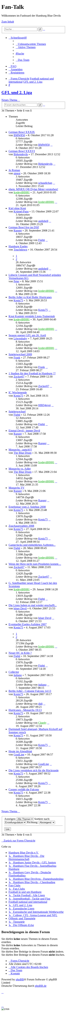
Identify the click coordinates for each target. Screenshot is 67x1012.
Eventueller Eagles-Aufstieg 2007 (28, 624)
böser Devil (20, 608)
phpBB (20, 979)
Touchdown (20, 249)
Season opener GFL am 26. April (27, 335)
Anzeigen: (10, 818)
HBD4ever (44, 405)
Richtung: (33, 822)
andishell (43, 220)
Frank (17, 357)
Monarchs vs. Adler (20, 468)
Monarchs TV (16, 487)
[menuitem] (31, 44)
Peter (16, 281)
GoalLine (19, 754)
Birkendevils (21, 154)
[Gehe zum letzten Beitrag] (51, 144)
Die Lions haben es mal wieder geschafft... (33, 605)
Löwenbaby (20, 338)
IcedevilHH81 (22, 192)
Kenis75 (18, 300)
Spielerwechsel (17, 411)
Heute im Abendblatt (20, 751)
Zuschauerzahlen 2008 (21, 525)
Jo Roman (14, 170)
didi (40, 703)
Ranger (18, 230)
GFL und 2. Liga (16, 92)
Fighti (41, 240)
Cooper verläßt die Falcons (24, 789)
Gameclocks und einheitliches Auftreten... (32, 544)
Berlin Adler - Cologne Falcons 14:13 (30, 690)
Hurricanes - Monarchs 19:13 (25, 710)
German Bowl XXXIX (22, 132)
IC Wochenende (18, 392)
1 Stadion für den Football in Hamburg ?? (32, 373)
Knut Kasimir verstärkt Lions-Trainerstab (32, 316)
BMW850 (19, 135)
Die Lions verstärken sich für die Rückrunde (34, 770)
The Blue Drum (22, 452)
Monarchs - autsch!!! (20, 449)
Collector (14, 671)
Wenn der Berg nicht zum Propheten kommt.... (35, 563)
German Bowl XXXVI (22, 151)
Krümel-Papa (21, 211)
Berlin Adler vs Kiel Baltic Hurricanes (30, 297)
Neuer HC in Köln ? (20, 652)
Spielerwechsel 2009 (20, 354)
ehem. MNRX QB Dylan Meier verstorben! (33, 189)
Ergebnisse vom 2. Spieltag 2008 (27, 506)
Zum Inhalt (7, 21)
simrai (17, 173)
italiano (18, 675)
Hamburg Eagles (18, 246)
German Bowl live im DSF (24, 227)
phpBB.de (40, 985)
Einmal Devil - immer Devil (24, 430)
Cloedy (42, 722)
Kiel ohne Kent (17, 208)
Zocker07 (19, 376)
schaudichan (45, 182)
